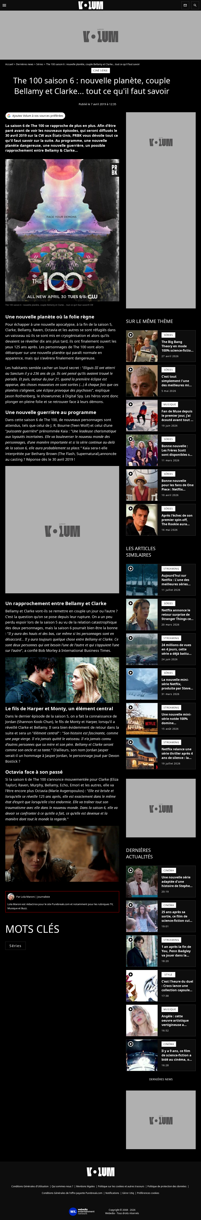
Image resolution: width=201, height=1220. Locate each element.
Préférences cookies (148, 1193)
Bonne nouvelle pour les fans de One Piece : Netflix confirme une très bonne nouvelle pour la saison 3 (178, 491)
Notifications (112, 1193)
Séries (39, 64)
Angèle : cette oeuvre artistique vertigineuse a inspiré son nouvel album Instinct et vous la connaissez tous (176, 1029)
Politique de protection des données (166, 1186)
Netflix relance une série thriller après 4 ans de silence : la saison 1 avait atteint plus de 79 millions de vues (177, 760)
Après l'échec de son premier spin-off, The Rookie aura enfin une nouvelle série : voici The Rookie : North (177, 526)
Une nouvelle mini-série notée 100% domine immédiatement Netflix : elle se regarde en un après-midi (176, 727)
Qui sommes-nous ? (62, 1186)
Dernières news (24, 64)
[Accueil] (94, 5)
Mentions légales (85, 1186)
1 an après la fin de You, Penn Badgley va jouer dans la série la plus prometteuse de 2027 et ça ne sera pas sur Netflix (176, 960)
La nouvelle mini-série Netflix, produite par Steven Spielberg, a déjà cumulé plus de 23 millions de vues (177, 690)
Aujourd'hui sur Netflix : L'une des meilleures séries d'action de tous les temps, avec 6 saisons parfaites (177, 586)
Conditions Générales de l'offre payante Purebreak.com (72, 1193)
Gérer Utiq (128, 1193)
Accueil (9, 64)
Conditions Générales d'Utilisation (29, 1186)
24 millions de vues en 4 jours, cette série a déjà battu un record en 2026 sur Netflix (176, 653)
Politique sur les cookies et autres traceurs (121, 1186)
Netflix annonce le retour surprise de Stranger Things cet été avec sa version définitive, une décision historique (177, 621)
